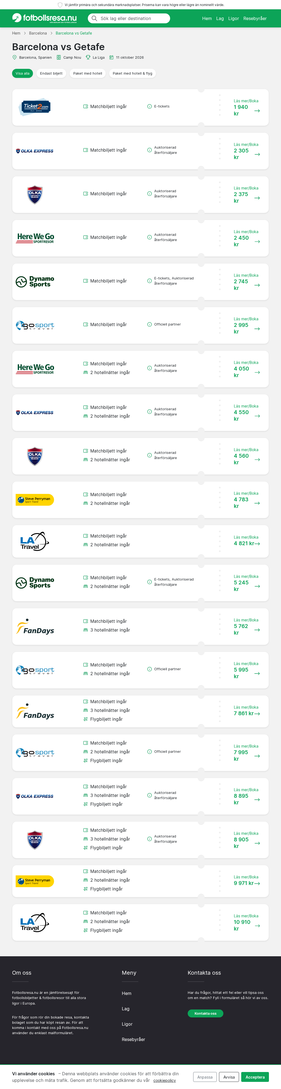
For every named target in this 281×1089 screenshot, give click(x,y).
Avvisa (229, 1077)
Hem (207, 18)
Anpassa (205, 1077)
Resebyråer (255, 18)
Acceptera (255, 1077)
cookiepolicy (164, 1080)
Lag (220, 18)
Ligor (233, 18)
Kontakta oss (206, 1013)
